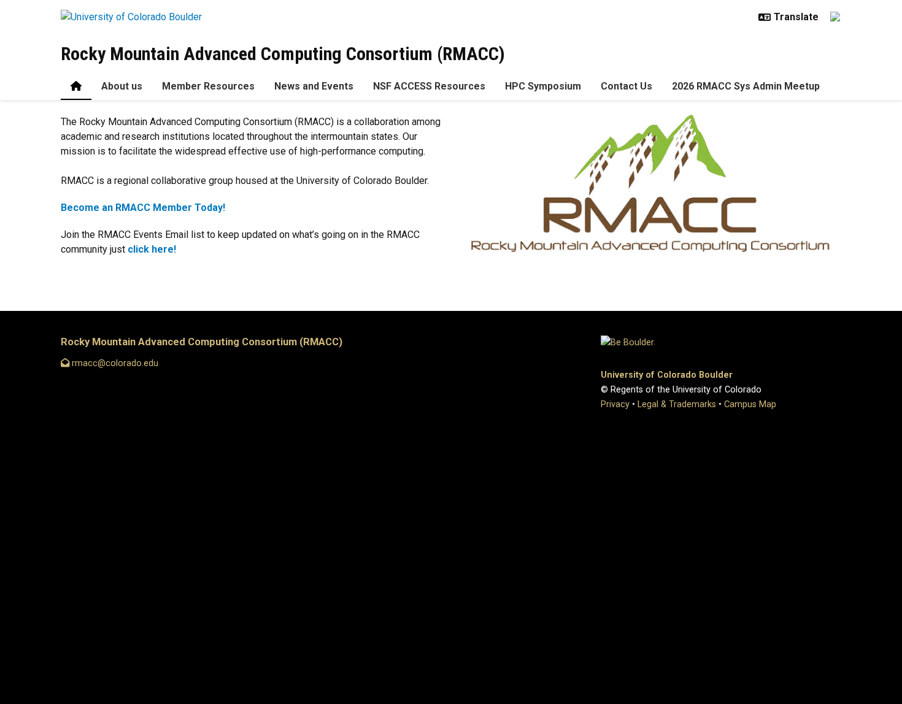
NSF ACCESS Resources (429, 86)
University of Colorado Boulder (667, 375)
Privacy (615, 404)
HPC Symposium (543, 86)
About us (121, 86)
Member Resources (208, 86)
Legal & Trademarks (677, 404)
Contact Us (626, 86)
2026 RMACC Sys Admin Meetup (746, 86)
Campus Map (750, 404)
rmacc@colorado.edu (113, 363)
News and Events (313, 86)
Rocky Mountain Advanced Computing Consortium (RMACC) (283, 53)
